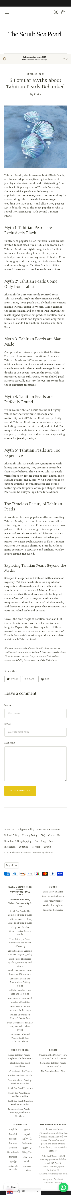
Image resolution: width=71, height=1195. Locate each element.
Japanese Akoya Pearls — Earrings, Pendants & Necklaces (20, 1112)
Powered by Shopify (43, 853)
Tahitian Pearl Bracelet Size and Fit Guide (20, 992)
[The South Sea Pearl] (35, 34)
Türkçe (27, 1171)
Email (7, 724)
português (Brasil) (13, 1168)
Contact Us (54, 836)
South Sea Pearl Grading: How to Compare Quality (20, 953)
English (9, 865)
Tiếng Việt (27, 1152)
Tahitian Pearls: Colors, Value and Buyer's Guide (20, 921)
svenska (27, 1166)
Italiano (13, 1143)
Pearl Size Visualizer (53, 892)
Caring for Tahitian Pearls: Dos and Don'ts (53, 1065)
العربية (27, 1134)
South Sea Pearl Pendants (20, 1088)
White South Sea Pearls (20, 1071)
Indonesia (27, 1143)
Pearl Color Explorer (53, 905)
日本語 (13, 1162)
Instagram (9, 847)
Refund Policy (11, 836)
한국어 (27, 1130)
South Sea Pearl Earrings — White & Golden (20, 1082)
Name (8, 705)
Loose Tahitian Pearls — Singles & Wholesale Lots (20, 1057)
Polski (27, 1162)
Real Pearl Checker (53, 901)
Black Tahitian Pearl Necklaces (20, 1065)
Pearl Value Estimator (53, 896)
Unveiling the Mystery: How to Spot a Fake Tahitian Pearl (53, 1057)
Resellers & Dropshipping (17, 841)
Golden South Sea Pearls (20, 1076)
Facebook (58, 1179)
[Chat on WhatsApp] (63, 1187)
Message (9, 743)
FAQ (43, 836)
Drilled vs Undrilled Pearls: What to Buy (20, 1016)
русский (13, 1139)
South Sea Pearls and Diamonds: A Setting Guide (20, 982)
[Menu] (7, 12)
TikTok (47, 847)
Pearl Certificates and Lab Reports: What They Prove (20, 1026)
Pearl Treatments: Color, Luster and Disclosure (20, 972)
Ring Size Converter (53, 910)
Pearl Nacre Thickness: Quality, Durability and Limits (20, 962)
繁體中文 (27, 1148)
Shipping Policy (25, 830)
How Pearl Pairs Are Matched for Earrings (20, 1008)
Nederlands (13, 1152)
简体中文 (27, 1139)
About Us (9, 830)
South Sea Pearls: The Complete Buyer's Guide (20, 913)
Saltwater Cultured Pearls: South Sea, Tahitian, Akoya (20, 1038)
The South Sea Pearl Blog (53, 1071)
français (13, 1157)
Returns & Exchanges (48, 830)
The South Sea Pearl (21, 853)
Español (13, 1134)
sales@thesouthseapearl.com (53, 1174)
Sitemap (35, 847)
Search (52, 841)
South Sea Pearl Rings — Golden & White (20, 1095)
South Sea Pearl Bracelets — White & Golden (20, 1103)
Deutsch (13, 1148)
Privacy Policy (29, 836)
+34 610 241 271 (53, 1170)
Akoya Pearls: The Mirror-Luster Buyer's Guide (20, 931)
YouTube (23, 847)
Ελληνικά (27, 1157)
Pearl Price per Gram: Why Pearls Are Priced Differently (20, 943)
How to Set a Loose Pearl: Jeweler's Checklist (20, 1000)
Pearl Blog (40, 841)
